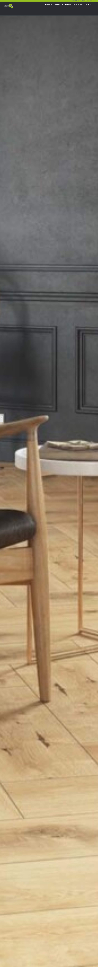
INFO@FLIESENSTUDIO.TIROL (87, 0)
